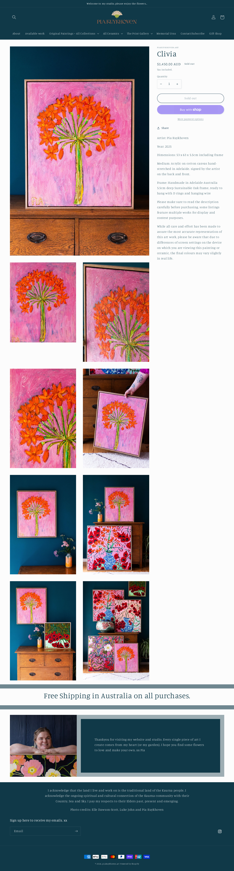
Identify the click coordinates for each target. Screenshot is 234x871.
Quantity (162, 76)
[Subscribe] (76, 831)
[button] (14, 17)
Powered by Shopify (129, 864)
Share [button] (165, 128)
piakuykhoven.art (111, 864)
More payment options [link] (191, 119)
